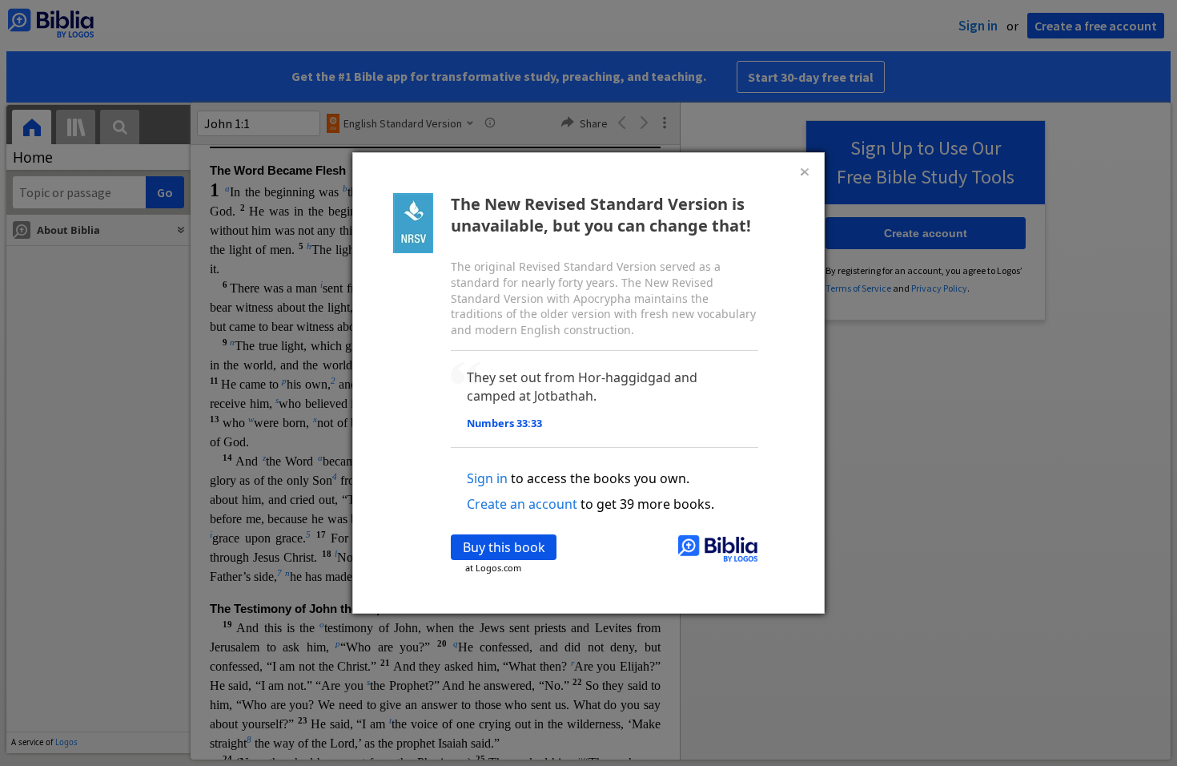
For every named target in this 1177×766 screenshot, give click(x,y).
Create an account (522, 504)
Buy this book (504, 547)
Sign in (487, 478)
